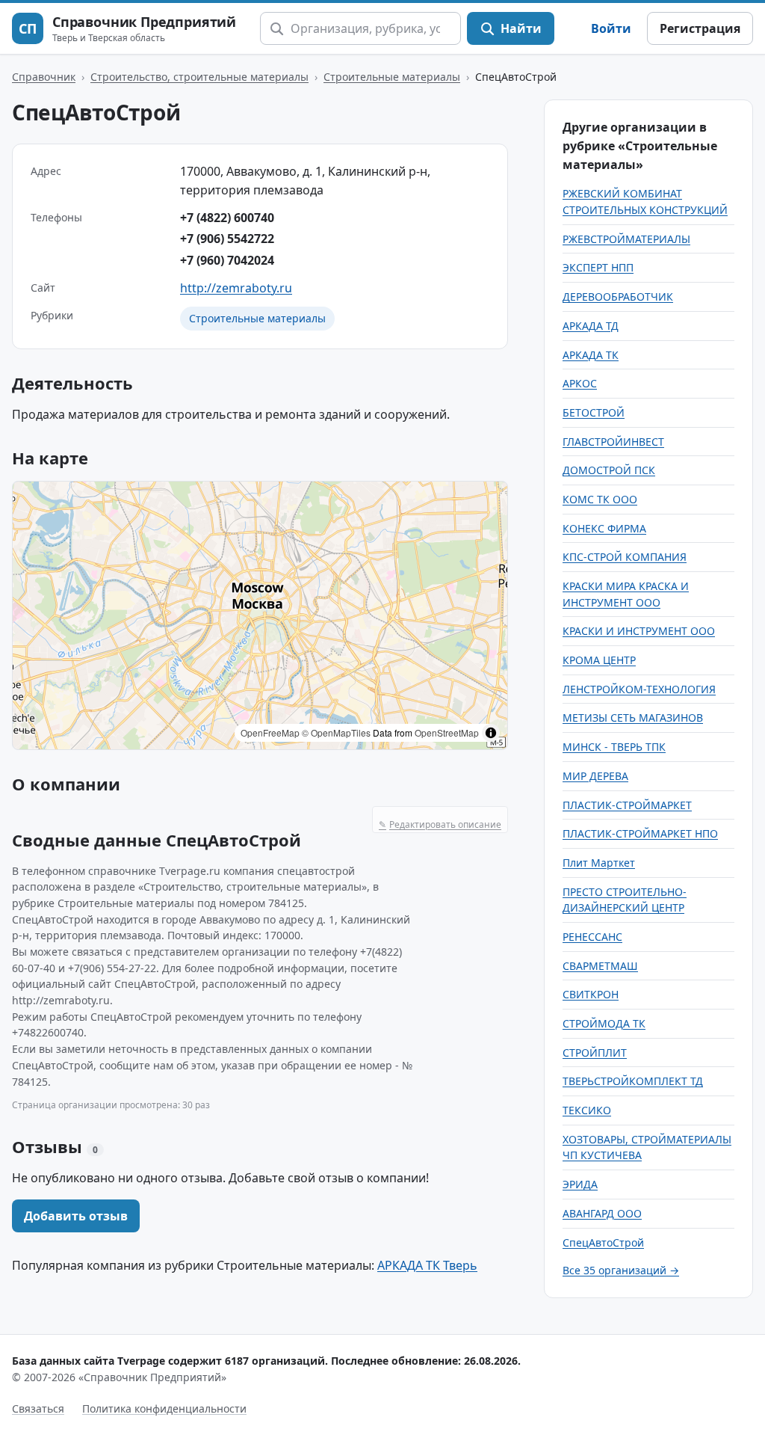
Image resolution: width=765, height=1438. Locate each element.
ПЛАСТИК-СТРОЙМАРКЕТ (627, 805)
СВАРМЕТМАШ (600, 966)
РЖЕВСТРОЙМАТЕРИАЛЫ (626, 239)
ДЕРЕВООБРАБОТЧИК (618, 296)
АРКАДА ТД (591, 326)
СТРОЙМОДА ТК (604, 1023)
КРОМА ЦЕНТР (599, 660)
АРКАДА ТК (591, 355)
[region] (260, 615)
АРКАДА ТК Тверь (427, 1265)
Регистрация (700, 28)
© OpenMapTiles (336, 732)
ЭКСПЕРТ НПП (598, 267)
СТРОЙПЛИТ (595, 1052)
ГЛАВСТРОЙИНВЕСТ (613, 441)
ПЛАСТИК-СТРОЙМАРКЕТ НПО (640, 833)
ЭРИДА (580, 1184)
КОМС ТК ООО (600, 499)
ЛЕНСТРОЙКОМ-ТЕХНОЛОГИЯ (639, 689)
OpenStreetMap (447, 732)
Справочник (43, 77)
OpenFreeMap (270, 732)
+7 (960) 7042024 (227, 260)
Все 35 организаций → (621, 1270)
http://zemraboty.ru (236, 288)
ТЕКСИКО (587, 1110)
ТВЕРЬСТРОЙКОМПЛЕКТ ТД (633, 1081)
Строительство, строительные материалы (199, 77)
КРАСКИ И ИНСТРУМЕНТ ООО (639, 631)
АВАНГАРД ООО (602, 1213)
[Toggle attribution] (491, 733)
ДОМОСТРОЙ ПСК (609, 470)
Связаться (38, 1408)
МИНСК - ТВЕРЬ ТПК (614, 747)
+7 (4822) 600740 (227, 217)
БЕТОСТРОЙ (594, 412)
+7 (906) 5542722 (227, 238)
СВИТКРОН (591, 994)
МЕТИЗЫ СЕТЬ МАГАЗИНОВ (633, 717)
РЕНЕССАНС (592, 937)
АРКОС (580, 383)
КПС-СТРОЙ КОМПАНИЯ (625, 557)
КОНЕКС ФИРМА (604, 528)
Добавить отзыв (76, 1216)
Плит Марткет (599, 862)
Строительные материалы (391, 77)
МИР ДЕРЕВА (595, 776)
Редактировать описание (440, 824)
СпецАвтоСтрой (603, 1242)
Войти (611, 28)
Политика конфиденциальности (164, 1408)
